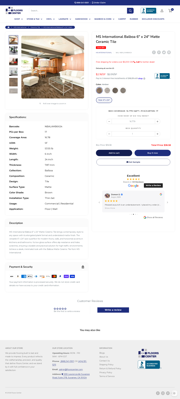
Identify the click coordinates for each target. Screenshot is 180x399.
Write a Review (153, 185)
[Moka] (115, 90)
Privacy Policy (105, 372)
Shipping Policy (106, 364)
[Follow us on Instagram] (163, 393)
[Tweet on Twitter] (164, 52)
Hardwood (81, 19)
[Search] (130, 11)
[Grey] (123, 90)
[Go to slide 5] (137, 214)
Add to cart (114, 153)
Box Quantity (133, 128)
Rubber (134, 19)
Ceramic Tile (35, 27)
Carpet (122, 19)
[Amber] (99, 90)
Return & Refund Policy (110, 368)
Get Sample (134, 162)
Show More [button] (110, 208)
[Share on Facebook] (154, 52)
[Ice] (107, 90)
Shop (17, 19)
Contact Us (104, 361)
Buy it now (152, 153)
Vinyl (49, 19)
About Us (103, 357)
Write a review (113, 310)
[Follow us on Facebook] (158, 393)
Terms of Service (107, 376)
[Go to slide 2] (131, 214)
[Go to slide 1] (129, 214)
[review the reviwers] (161, 195)
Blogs (102, 353)
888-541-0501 (82, 2)
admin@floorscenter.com (71, 369)
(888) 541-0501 (67, 361)
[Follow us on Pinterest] (168, 393)
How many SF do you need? (133, 116)
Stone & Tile (33, 19)
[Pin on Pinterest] (159, 52)
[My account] (162, 10)
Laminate (63, 19)
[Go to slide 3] (133, 214)
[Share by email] (169, 52)
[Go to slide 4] (135, 214)
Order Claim (99, 2)
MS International (20, 27)
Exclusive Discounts (153, 19)
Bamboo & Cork (102, 19)
